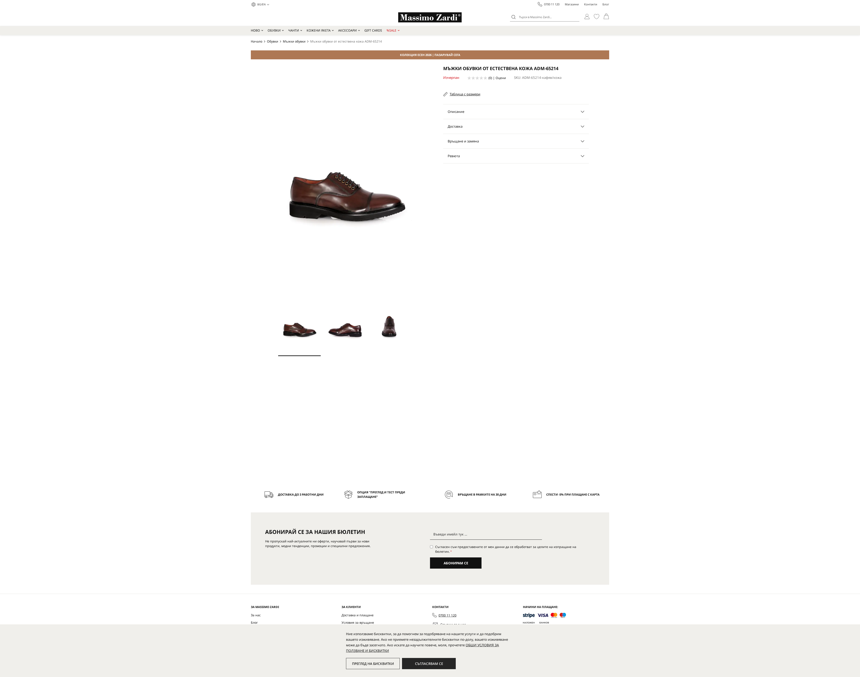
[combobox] (544, 17)
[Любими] (596, 16)
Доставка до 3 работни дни (301, 494)
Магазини (572, 4)
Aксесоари (347, 30)
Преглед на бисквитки (373, 663)
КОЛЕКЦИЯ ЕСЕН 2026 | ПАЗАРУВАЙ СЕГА (430, 55)
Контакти (590, 4)
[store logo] (430, 17)
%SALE (391, 30)
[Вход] (587, 16)
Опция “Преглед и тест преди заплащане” (381, 494)
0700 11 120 (551, 4)
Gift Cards (373, 30)
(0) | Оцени (497, 78)
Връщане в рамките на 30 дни (482, 494)
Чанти (293, 30)
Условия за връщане (358, 622)
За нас (256, 615)
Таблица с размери (465, 94)
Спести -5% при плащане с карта (573, 494)
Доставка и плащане (358, 615)
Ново (255, 30)
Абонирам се (456, 563)
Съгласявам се (429, 663)
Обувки (274, 30)
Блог (605, 4)
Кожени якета (319, 30)
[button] (263, 4)
